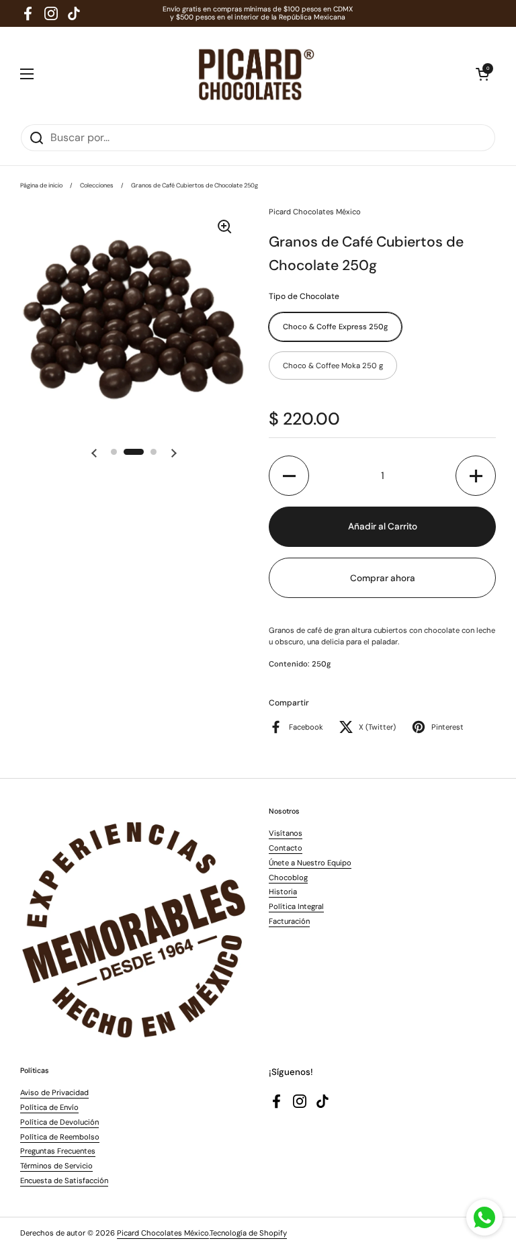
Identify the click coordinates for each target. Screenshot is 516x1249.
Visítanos (285, 833)
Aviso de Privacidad (54, 1092)
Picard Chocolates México (163, 1233)
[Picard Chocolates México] (255, 73)
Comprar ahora (382, 578)
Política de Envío (49, 1107)
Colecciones (97, 185)
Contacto (285, 848)
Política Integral (296, 906)
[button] (482, 73)
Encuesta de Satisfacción (64, 1180)
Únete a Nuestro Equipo (310, 862)
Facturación (289, 921)
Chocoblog (288, 877)
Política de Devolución (59, 1122)
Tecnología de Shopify (248, 1233)
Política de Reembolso (59, 1137)
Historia (283, 891)
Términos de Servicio (56, 1165)
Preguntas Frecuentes (57, 1151)
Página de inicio (41, 185)
